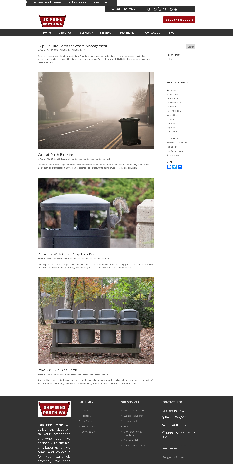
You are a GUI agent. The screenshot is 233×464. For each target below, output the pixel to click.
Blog (171, 32)
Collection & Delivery (135, 445)
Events (127, 426)
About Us (65, 32)
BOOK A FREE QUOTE (180, 19)
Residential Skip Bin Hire (70, 159)
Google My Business (174, 457)
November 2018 (174, 102)
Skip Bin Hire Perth (80, 50)
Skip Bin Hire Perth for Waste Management (72, 45)
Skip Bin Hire (65, 50)
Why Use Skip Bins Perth (57, 370)
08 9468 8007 (175, 425)
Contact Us (152, 32)
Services (85, 32)
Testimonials (128, 32)
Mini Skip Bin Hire (134, 410)
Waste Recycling (133, 415)
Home (47, 32)
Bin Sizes (105, 32)
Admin (42, 50)
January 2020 (172, 94)
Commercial (130, 440)
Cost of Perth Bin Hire (55, 154)
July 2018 (170, 119)
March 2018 (172, 131)
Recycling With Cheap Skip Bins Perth (68, 254)
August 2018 (172, 115)
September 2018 (174, 111)
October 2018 (173, 106)
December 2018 (174, 98)
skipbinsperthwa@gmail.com (179, 445)
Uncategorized (173, 155)
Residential (130, 421)
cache (169, 59)
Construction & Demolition (131, 433)
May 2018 (171, 127)
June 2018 (171, 123)
